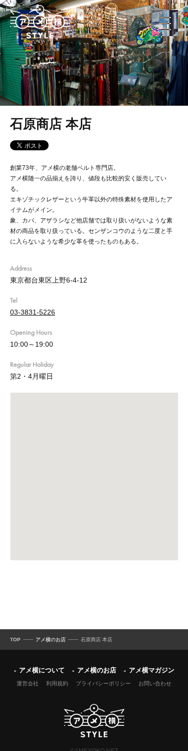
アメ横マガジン (151, 670)
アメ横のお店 (96, 670)
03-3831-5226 (32, 312)
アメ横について (42, 670)
